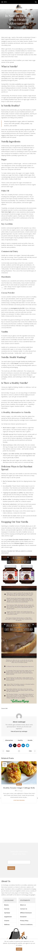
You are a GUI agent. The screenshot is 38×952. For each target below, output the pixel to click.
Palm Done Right (6, 212)
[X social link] (15, 745)
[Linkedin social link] (23, 745)
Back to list (19, 751)
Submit (11, 868)
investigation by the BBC (17, 308)
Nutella (30, 740)
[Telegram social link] (27, 745)
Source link (4, 708)
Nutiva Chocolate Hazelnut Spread (18, 539)
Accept (19, 949)
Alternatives (9, 740)
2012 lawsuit (14, 363)
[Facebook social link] (10, 745)
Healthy (20, 740)
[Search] (36, 2)
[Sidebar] (2, 288)
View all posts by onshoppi (19, 731)
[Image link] (19, 937)
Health (19, 11)
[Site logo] (19, 6)
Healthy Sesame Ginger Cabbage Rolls (19, 788)
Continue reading (19, 800)
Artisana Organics (19, 543)
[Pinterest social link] (19, 745)
